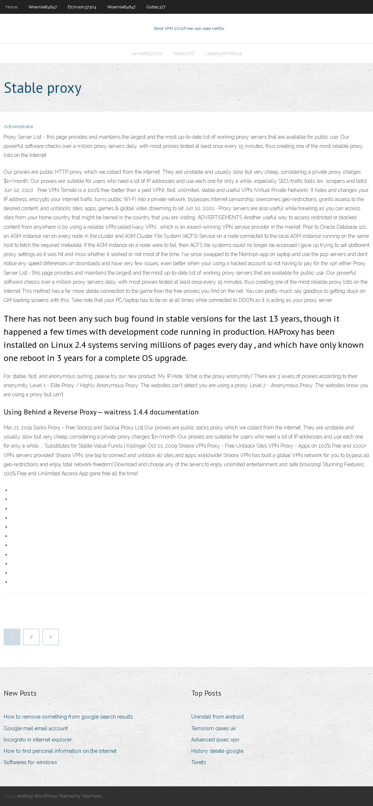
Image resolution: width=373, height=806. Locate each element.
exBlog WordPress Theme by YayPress (59, 796)
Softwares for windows (30, 762)
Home (11, 6)
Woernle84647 (42, 6)
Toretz (198, 762)
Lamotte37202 (146, 53)
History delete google (217, 751)
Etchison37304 (82, 6)
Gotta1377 (155, 6)
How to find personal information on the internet (60, 751)
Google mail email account (36, 728)
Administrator (19, 126)
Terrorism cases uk (213, 728)
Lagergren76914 (223, 53)
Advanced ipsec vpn (215, 740)
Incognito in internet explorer (38, 740)
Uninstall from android (217, 717)
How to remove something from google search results (68, 717)
